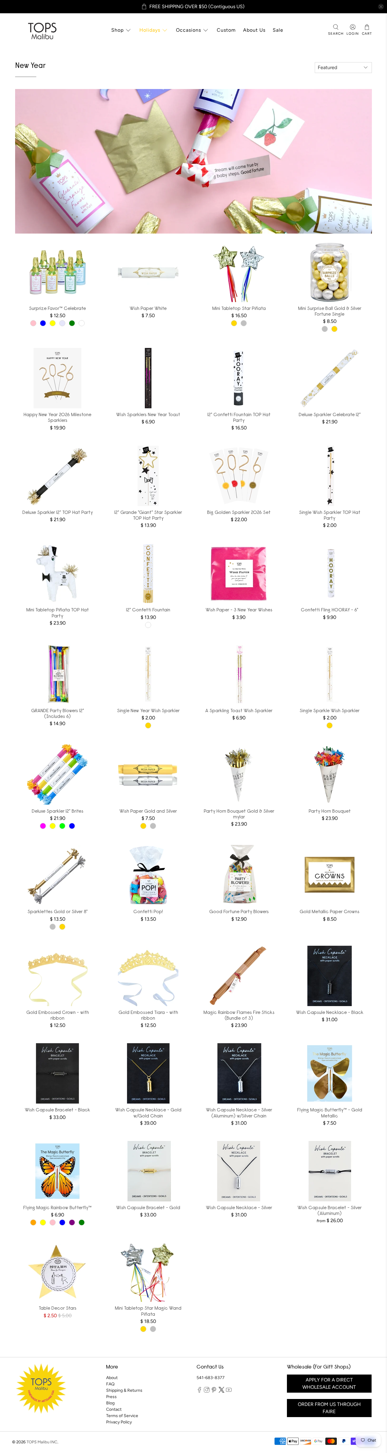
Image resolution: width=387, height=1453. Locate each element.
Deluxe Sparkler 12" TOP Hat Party (57, 512)
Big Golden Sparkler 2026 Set (239, 512)
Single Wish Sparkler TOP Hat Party (329, 515)
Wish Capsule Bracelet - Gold (148, 1208)
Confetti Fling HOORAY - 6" (329, 610)
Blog (110, 1403)
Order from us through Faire (329, 1407)
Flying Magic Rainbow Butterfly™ (57, 1208)
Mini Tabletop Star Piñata (239, 308)
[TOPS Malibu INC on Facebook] (199, 1391)
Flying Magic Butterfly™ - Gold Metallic (329, 1113)
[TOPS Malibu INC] (41, 30)
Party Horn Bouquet (330, 811)
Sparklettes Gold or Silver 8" (58, 912)
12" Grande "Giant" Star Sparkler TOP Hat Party (148, 515)
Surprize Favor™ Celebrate (57, 308)
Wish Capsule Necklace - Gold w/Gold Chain (148, 1113)
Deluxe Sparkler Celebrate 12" (330, 415)
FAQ (110, 1384)
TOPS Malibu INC (42, 1441)
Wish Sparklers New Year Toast (148, 415)
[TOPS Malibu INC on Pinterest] (214, 1391)
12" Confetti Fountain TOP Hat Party (239, 418)
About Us (254, 30)
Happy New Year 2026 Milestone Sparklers (57, 418)
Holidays (149, 30)
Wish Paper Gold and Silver (148, 811)
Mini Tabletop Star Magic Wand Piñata (148, 1311)
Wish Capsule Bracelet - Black (57, 1110)
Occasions (188, 30)
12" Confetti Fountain (148, 610)
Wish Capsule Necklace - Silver (239, 1208)
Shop (117, 30)
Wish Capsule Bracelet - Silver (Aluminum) (330, 1211)
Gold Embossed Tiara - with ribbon (148, 1015)
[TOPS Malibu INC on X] (221, 1391)
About (112, 1377)
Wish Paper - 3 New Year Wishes (239, 610)
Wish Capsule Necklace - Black (329, 1012)
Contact (114, 1409)
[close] (381, 7)
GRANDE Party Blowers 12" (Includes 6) (57, 714)
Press (111, 1396)
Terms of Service (122, 1415)
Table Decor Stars (57, 1308)
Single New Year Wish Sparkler (148, 711)
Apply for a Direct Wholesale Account (329, 1383)
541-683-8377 (211, 1377)
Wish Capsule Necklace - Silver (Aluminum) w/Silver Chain (239, 1113)
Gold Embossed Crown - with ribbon (57, 1015)
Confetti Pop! (148, 912)
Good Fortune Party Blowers (239, 912)
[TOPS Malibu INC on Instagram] (207, 1391)
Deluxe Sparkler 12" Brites (57, 811)
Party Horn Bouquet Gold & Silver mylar (239, 814)
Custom (226, 30)
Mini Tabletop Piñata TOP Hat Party (57, 613)
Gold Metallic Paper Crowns (329, 912)
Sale (278, 30)
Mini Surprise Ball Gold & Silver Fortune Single (329, 311)
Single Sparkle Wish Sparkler (329, 711)
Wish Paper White (148, 308)
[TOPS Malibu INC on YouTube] (229, 1391)
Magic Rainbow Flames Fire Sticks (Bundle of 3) (239, 1015)
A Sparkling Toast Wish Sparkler (238, 711)
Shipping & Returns (124, 1390)
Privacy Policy (119, 1422)
